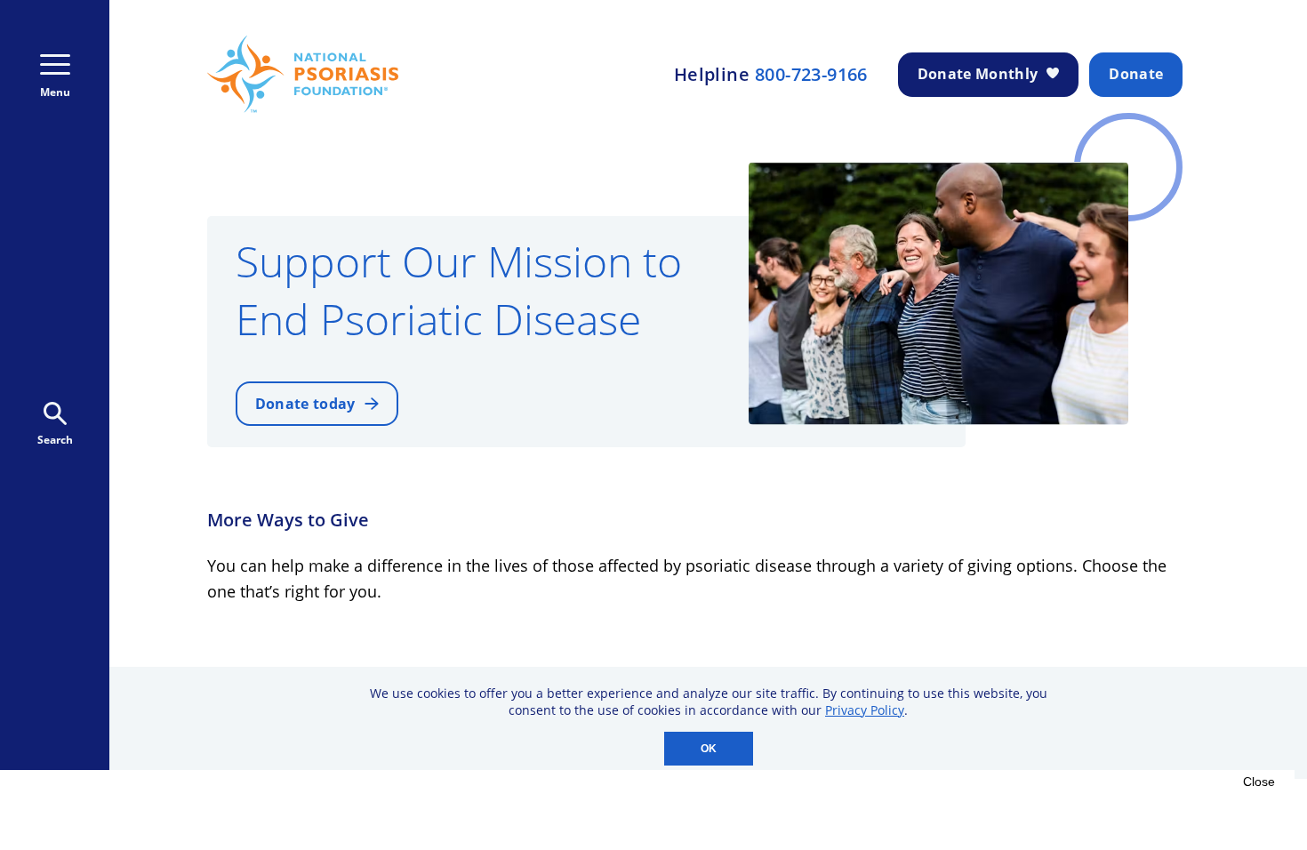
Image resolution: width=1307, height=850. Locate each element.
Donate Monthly (978, 74)
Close (1259, 781)
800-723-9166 (811, 75)
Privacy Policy (864, 710)
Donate (1136, 74)
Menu (55, 92)
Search (55, 439)
